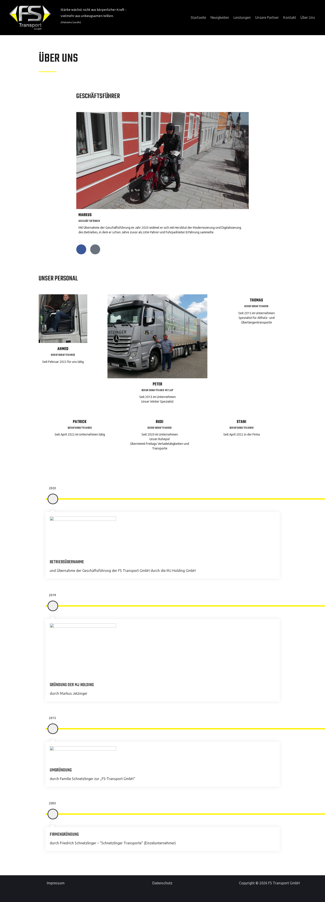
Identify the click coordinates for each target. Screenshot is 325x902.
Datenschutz (162, 883)
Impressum (56, 883)
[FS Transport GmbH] (30, 17)
